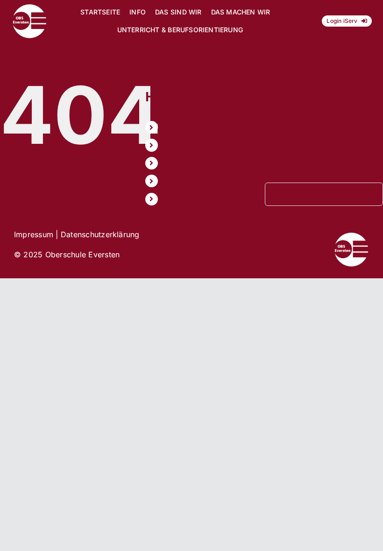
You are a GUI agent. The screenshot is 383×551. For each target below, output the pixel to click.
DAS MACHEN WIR (197, 180)
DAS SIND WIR (189, 163)
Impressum (33, 234)
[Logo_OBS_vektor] (29, 7)
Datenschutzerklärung (100, 234)
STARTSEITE (185, 127)
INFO (172, 144)
